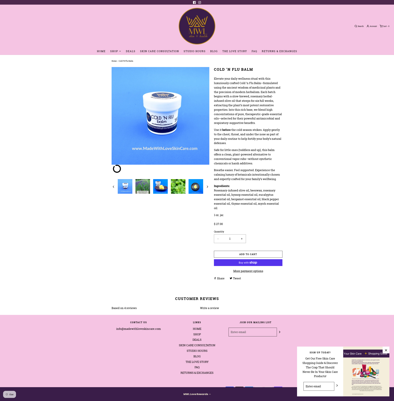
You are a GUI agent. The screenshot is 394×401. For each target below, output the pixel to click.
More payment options (248, 271)
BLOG (214, 51)
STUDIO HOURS (195, 51)
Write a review (209, 308)
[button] (197, 394)
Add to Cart (248, 254)
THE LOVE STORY (234, 51)
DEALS (130, 51)
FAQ (254, 51)
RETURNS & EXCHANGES (279, 51)
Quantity (219, 231)
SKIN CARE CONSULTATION (159, 51)
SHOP (197, 334)
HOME (101, 51)
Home (114, 61)
